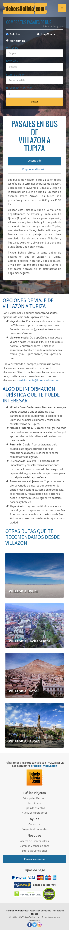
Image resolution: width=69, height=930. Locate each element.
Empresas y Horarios (34, 169)
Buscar (34, 101)
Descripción (34, 160)
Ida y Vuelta (47, 34)
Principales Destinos (34, 798)
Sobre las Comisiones (34, 851)
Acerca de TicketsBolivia (34, 841)
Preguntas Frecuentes (35, 829)
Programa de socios (34, 859)
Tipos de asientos (34, 808)
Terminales (34, 803)
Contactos (34, 824)
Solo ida (14, 34)
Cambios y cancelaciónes (34, 846)
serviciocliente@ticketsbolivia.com (38, 380)
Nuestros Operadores (34, 812)
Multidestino (17, 41)
